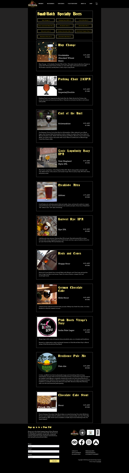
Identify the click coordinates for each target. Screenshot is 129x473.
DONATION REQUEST (90, 452)
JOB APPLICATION (76, 454)
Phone (30, 454)
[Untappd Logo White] (96, 442)
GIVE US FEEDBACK (76, 452)
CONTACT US (75, 451)
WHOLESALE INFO (89, 451)
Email (29, 449)
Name (29, 443)
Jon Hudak (99, 461)
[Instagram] (89, 442)
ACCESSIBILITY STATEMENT (91, 454)
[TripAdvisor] (74, 442)
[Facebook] (82, 442)
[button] (83, 4)
